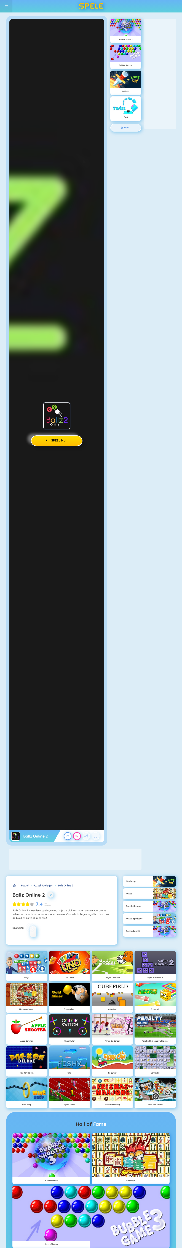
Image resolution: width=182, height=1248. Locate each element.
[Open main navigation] (6, 6)
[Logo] (91, 6)
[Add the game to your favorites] (51, 895)
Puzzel (24, 885)
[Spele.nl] (14, 885)
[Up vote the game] (68, 836)
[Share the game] (86, 836)
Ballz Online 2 (65, 885)
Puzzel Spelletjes (43, 885)
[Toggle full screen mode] (96, 836)
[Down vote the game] (77, 836)
